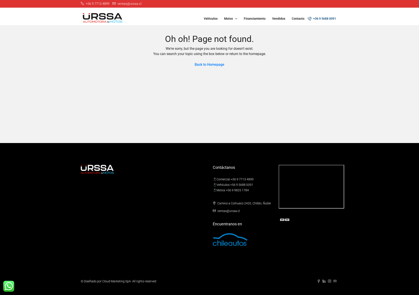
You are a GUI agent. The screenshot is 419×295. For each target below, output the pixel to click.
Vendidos (278, 18)
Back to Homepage (209, 64)
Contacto (298, 18)
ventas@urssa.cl (228, 211)
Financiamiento (255, 18)
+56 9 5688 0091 (324, 18)
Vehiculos (211, 18)
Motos (228, 18)
